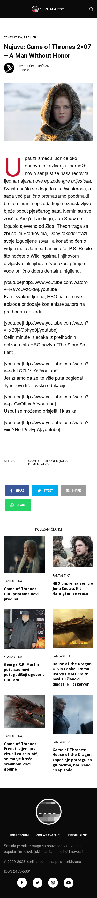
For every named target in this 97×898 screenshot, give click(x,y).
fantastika (13, 37)
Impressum (19, 835)
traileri (30, 37)
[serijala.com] (48, 9)
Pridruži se (77, 835)
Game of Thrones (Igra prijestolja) (48, 462)
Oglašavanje (48, 835)
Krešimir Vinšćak (36, 66)
